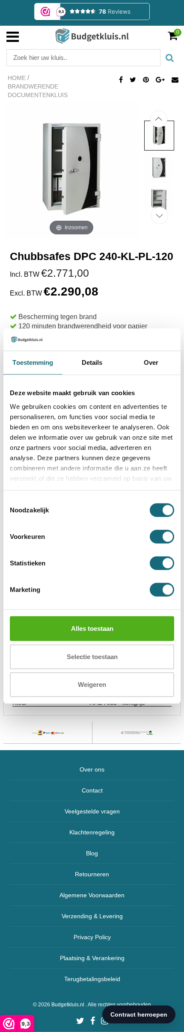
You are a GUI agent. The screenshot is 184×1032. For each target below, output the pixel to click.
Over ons (92, 769)
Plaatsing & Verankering (92, 958)
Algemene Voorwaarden (92, 895)
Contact (92, 790)
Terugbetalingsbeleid (92, 979)
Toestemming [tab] (32, 362)
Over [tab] (151, 362)
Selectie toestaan (92, 656)
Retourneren (92, 874)
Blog (92, 853)
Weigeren (92, 684)
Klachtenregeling (92, 832)
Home (17, 77)
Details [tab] (92, 362)
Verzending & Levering (92, 916)
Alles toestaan (92, 628)
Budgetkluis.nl (68, 1005)
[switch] (162, 537)
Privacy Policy (92, 937)
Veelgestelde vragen (92, 811)
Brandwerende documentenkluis (38, 90)
